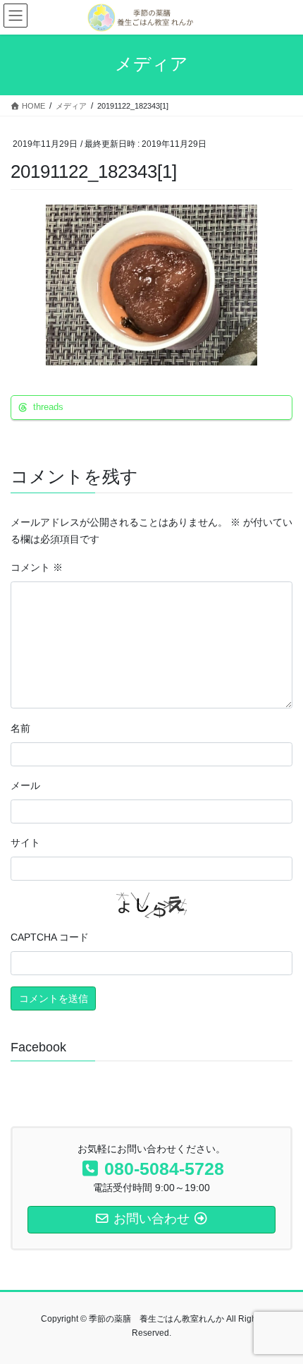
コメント (37, 567)
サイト (25, 842)
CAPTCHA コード (50, 937)
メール (25, 785)
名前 (20, 728)
